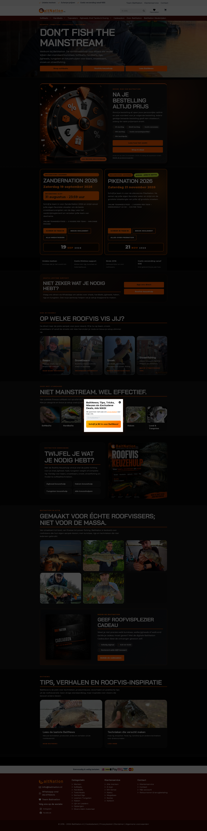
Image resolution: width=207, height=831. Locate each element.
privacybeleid (112, 412)
